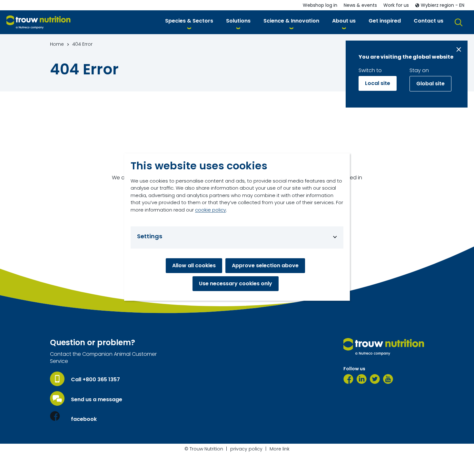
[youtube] (388, 379)
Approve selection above (265, 265)
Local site (377, 83)
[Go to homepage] (38, 22)
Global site (430, 83)
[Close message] (459, 49)
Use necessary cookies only (235, 283)
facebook (84, 419)
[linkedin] (362, 379)
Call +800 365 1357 (95, 379)
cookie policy (210, 209)
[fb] (348, 379)
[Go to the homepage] (383, 346)
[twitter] (375, 379)
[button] (189, 22)
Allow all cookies (194, 265)
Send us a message (96, 399)
